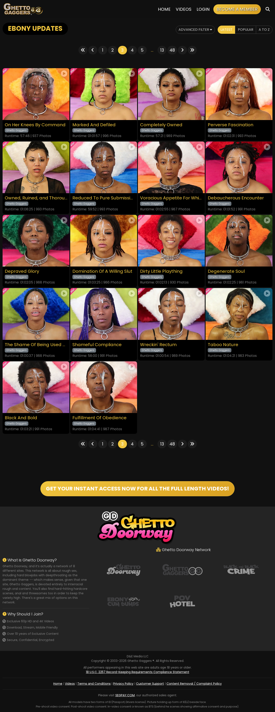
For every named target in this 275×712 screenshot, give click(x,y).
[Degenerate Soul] (239, 241)
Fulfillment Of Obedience (99, 418)
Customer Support (150, 683)
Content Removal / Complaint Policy (194, 683)
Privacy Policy (123, 683)
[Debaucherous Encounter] (239, 167)
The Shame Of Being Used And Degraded (36, 344)
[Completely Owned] (171, 94)
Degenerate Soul (226, 271)
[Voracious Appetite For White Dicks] (171, 167)
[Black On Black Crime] (241, 569)
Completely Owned (161, 125)
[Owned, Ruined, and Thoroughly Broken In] (36, 167)
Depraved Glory (22, 271)
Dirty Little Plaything (161, 271)
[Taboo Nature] (239, 314)
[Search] (267, 9)
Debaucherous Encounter (236, 198)
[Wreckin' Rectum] (171, 314)
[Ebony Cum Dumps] (123, 601)
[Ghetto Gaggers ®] (23, 9)
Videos (183, 9)
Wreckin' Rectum (158, 344)
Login (203, 9)
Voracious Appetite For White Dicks (171, 198)
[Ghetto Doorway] (123, 569)
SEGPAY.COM (125, 695)
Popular (245, 29)
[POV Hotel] (182, 601)
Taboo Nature (223, 344)
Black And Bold (21, 418)
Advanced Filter (194, 29)
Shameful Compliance (97, 344)
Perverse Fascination (230, 125)
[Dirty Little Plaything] (171, 241)
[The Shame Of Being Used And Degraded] (36, 314)
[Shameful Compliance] (103, 314)
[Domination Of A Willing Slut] (103, 241)
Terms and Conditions (94, 683)
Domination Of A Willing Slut (102, 271)
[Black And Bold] (36, 387)
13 (162, 50)
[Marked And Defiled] (103, 94)
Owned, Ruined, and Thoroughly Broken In (36, 198)
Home (164, 9)
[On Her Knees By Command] (36, 94)
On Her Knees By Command (35, 125)
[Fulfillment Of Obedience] (103, 387)
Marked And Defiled (94, 125)
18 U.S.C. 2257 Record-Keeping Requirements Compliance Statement (137, 672)
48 (172, 50)
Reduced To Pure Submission (103, 198)
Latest (226, 29)
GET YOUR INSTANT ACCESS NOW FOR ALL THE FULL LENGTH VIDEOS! (137, 488)
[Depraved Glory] (36, 241)
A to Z (264, 29)
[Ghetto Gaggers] (182, 569)
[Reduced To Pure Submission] (103, 167)
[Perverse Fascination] (239, 94)
